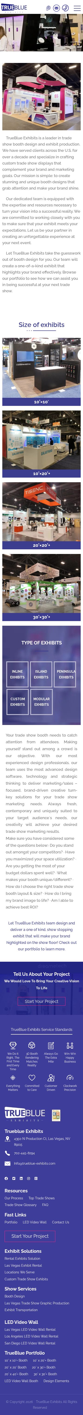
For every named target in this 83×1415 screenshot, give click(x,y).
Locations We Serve (20, 1272)
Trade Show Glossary (21, 1205)
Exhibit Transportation (21, 1310)
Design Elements (56, 1381)
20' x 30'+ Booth (43, 1367)
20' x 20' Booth (16, 1367)
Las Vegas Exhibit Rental (23, 1265)
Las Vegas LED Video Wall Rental (30, 1329)
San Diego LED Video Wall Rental (30, 1343)
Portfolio (11, 1222)
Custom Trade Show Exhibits (26, 1279)
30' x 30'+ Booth (45, 1374)
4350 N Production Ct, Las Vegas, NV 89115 (42, 1141)
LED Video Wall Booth (21, 1381)
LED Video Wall (35, 1222)
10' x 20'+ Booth (44, 1360)
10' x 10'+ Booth (16, 1360)
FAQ (45, 1205)
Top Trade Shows (42, 1198)
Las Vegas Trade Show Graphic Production (37, 1303)
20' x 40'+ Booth (16, 1374)
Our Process (14, 1198)
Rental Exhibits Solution (22, 1258)
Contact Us (60, 1222)
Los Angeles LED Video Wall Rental (31, 1336)
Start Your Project (41, 1001)
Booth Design (15, 1296)
